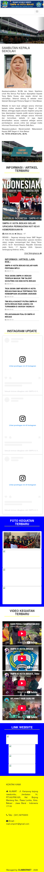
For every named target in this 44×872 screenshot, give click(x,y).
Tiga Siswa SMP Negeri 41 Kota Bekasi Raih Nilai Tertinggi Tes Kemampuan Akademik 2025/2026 (21, 291)
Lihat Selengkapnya (32, 253)
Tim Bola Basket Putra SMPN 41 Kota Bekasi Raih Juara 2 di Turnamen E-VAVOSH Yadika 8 (21, 304)
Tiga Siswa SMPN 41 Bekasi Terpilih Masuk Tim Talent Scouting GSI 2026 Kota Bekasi (20, 278)
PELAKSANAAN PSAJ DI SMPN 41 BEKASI (20, 315)
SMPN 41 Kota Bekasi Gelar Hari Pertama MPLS (21, 266)
